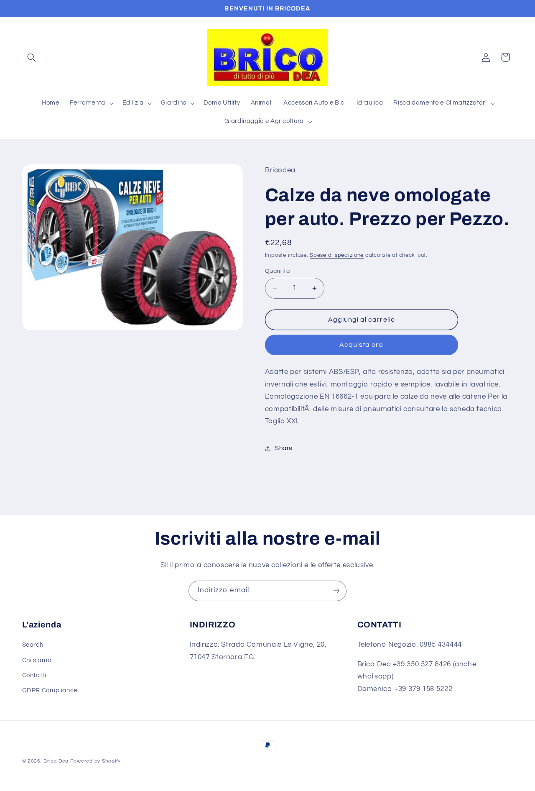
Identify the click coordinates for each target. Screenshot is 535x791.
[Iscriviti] (336, 591)
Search (32, 645)
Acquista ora (361, 345)
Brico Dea (56, 761)
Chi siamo (36, 660)
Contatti (34, 675)
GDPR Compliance (49, 690)
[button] (31, 57)
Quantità (277, 271)
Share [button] (284, 448)
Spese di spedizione (337, 255)
